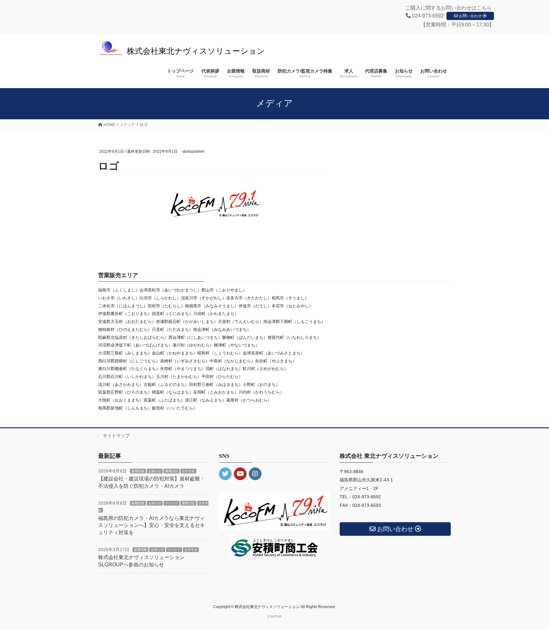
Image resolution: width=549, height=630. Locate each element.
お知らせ (154, 471)
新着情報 (138, 471)
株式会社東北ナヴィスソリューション (196, 51)
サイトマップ (116, 435)
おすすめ (188, 471)
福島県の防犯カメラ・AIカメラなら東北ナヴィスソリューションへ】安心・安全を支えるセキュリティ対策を (151, 525)
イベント (171, 503)
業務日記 (171, 471)
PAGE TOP (530, 605)
